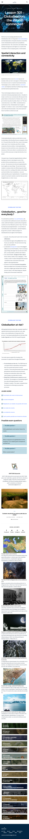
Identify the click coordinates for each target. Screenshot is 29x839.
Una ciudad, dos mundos (9, 408)
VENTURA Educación (21, 28)
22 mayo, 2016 (7, 28)
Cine (14, 511)
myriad (16, 78)
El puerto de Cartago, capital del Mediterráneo (12, 685)
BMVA (5, 832)
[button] (11, 519)
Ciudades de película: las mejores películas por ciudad (14, 514)
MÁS (20, 832)
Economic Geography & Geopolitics (14, 8)
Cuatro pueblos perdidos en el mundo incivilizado (15, 416)
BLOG (8, 831)
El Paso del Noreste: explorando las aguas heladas (13, 711)
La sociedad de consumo (9, 412)
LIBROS (11, 832)
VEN (16, 832)
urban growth (13, 246)
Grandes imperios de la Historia (9, 553)
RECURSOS (19, 831)
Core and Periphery (18, 218)
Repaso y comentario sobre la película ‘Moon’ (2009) (14, 632)
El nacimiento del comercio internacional (12, 395)
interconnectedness (23, 38)
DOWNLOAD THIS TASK (14, 207)
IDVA (13, 831)
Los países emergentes (8, 399)
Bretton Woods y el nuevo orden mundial (11, 606)
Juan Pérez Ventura (10, 517)
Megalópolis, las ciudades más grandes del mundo (15, 403)
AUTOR (3, 831)
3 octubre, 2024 (19, 517)
